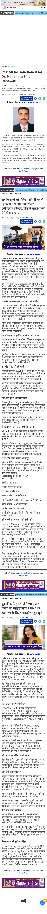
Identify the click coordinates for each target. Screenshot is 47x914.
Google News (23, 171)
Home (4, 66)
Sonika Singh (9, 218)
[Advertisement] (23, 40)
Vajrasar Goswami (11, 94)
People (13, 66)
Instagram (35, 169)
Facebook (26, 169)
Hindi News (14, 194)
